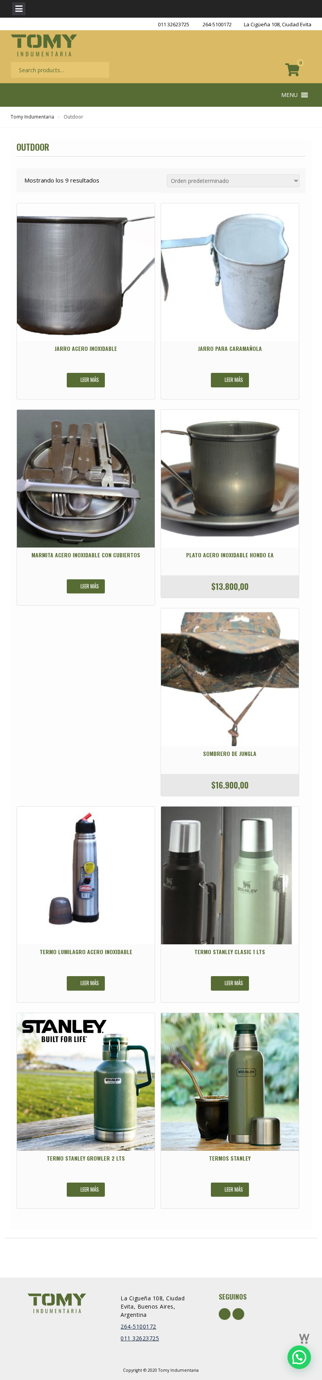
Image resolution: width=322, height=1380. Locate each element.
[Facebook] (225, 1314)
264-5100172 (217, 24)
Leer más (89, 379)
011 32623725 (173, 24)
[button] (289, 95)
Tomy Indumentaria (32, 116)
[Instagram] (238, 1314)
